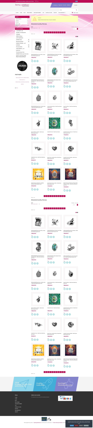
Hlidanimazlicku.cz (22, 79)
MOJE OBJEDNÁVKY (18, 410)
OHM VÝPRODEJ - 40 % (20, 48)
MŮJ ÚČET (16, 411)
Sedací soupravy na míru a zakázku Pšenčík (22, 77)
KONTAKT (16, 408)
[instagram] (77, 1)
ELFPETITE (18, 50)
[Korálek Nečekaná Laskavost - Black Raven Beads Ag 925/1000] (70, 123)
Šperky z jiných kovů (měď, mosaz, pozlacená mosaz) (21, 56)
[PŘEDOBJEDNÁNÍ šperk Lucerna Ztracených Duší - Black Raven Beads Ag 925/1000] (70, 71)
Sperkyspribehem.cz (37, 422)
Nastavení (81, 425)
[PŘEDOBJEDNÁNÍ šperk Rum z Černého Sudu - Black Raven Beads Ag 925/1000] (38, 97)
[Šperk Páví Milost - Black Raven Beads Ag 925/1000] (70, 97)
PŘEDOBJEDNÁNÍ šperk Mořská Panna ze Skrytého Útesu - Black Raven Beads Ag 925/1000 (37, 80)
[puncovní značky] (43, 418)
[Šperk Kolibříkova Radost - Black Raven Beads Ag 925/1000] (38, 123)
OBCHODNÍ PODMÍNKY (18, 403)
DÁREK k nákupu (19, 36)
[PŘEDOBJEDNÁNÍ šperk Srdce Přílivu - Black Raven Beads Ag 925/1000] (38, 46)
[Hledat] (76, 10)
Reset (28, 25)
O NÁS (16, 398)
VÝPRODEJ (18, 34)
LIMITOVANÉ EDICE (19, 37)
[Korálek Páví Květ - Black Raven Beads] (54, 123)
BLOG (16, 400)
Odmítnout (76, 425)
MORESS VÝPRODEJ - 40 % (21, 43)
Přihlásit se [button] (56, 5)
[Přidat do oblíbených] (35, 61)
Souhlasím (71, 425)
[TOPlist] (16, 87)
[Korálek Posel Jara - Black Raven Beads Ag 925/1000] (38, 148)
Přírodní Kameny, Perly (20, 52)
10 (60, 32)
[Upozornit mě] (32, 61)
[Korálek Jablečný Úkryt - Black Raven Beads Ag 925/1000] (54, 97)
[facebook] (75, 1)
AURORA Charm (19, 39)
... (50, 32)
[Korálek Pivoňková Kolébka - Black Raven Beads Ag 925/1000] (70, 148)
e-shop (16, 397)
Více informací (86, 425)
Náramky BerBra (19, 46)
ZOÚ (15, 405)
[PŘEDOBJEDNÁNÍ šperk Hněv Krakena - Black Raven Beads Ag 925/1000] (70, 46)
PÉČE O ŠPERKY (17, 402)
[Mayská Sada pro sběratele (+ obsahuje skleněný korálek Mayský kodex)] (38, 174)
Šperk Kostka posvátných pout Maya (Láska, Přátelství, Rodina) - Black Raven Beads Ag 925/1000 (71, 184)
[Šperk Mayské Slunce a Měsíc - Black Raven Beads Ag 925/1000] (54, 174)
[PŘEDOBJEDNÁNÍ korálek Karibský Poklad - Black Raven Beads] (54, 71)
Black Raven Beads (19, 41)
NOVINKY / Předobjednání (21, 32)
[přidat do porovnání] (37, 61)
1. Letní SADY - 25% (19, 30)
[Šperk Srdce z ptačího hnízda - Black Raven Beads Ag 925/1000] (54, 148)
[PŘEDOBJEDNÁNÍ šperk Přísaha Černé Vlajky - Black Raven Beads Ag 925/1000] (54, 46)
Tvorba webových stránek (57, 422)
